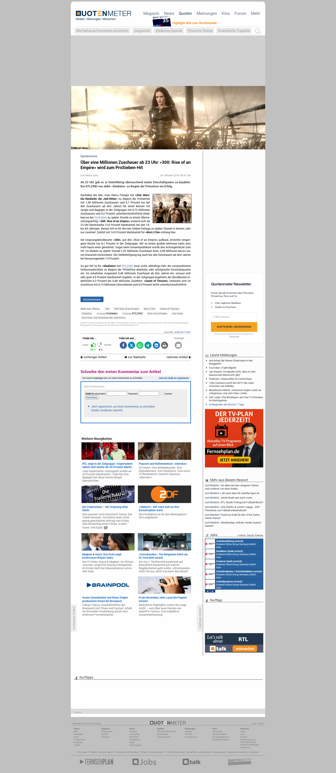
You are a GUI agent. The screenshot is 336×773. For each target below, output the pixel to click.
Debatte (188, 731)
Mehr (255, 13)
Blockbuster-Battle (220, 739)
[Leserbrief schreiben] (178, 345)
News (169, 13)
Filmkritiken (120, 752)
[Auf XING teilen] (148, 345)
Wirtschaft (133, 737)
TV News (144, 752)
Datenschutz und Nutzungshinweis (248, 740)
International (135, 739)
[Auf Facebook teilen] (123, 345)
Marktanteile (162, 734)
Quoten (185, 13)
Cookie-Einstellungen (249, 744)
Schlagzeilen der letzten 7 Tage (226, 404)
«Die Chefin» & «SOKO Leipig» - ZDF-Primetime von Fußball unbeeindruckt (233, 508)
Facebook (78, 742)
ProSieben (100, 217)
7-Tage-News (79, 739)
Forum (240, 13)
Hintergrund (107, 731)
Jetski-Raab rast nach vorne (228, 497)
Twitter (77, 745)
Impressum (245, 747)
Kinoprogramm (219, 752)
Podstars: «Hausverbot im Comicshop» (230, 378)
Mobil (76, 737)
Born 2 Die (149, 308)
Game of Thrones (169, 308)
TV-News (133, 731)
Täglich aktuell (163, 737)
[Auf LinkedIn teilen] (156, 345)
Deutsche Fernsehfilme (238, 752)
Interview (105, 737)
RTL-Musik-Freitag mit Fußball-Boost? (234, 502)
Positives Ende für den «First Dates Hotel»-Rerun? (232, 516)
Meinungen (207, 13)
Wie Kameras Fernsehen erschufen (102, 30)
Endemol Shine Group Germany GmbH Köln (236, 544)
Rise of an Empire (157, 313)
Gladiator (87, 313)
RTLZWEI (127, 266)
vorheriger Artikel (95, 357)
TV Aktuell (92, 752)
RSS (75, 731)
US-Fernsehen (135, 745)
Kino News (82, 752)
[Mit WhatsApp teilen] (140, 345)
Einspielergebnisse (221, 737)
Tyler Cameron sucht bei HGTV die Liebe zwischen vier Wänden (231, 384)
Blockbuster (179, 752)
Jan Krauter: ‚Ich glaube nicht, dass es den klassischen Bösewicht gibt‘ (232, 373)
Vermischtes (134, 734)
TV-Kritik (188, 734)
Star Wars (177, 313)
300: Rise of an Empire (126, 308)
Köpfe (131, 742)
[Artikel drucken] (164, 345)
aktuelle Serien (205, 752)
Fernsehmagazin (105, 752)
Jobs (242, 734)
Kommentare (92, 299)
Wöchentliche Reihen (166, 731)
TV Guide (169, 752)
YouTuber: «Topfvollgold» (222, 367)
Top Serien (253, 752)
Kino (226, 13)
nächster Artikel (177, 357)
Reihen (105, 734)
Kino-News (217, 731)
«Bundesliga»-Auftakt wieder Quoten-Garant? (233, 524)
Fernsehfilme (191, 752)
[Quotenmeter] (103, 15)
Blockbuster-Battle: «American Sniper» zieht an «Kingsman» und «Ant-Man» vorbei (235, 391)
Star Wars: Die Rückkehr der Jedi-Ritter (103, 317)
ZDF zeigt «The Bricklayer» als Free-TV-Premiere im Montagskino (236, 398)
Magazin (151, 13)
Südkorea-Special (169, 30)
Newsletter (78, 734)
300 (107, 308)
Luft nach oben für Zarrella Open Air (232, 493)
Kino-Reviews (191, 737)
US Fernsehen (133, 752)
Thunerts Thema (200, 30)
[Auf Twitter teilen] (131, 345)
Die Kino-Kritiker (220, 734)
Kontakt (243, 737)
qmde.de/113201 (182, 331)
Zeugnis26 (142, 30)
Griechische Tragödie (234, 30)
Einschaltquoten (156, 752)
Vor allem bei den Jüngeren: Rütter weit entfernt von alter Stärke (232, 487)
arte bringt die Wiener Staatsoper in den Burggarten (231, 362)
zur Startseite (136, 357)
